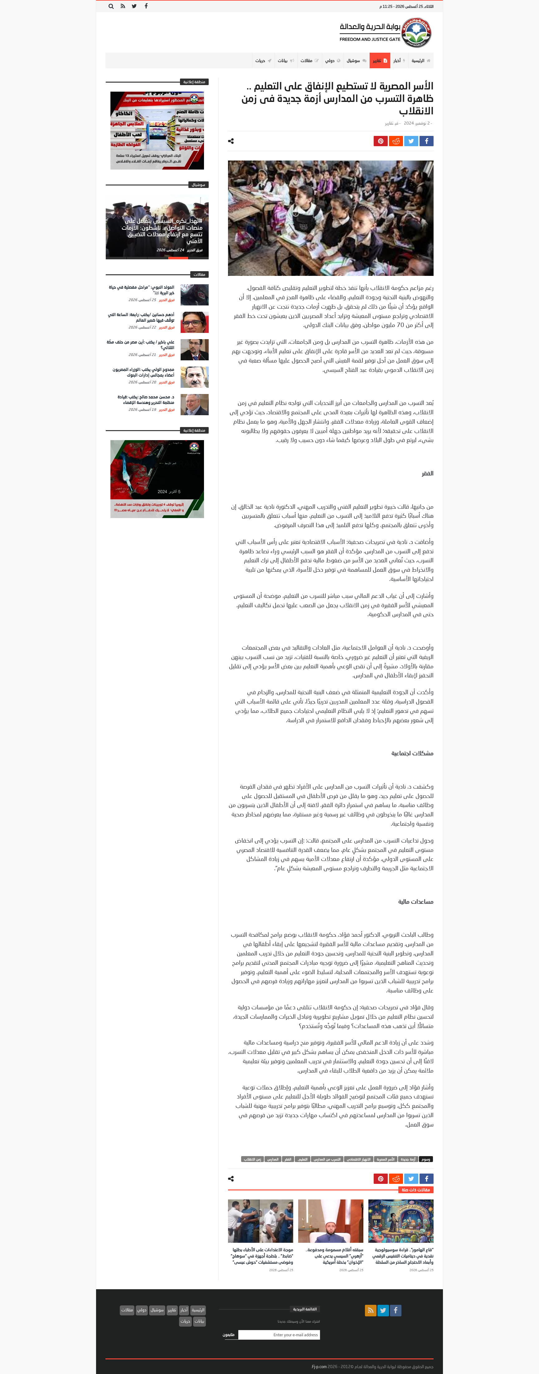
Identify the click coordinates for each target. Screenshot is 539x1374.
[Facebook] (146, 6)
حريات (185, 1321)
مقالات (127, 1309)
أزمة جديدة (408, 1159)
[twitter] (411, 141)
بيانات (199, 1321)
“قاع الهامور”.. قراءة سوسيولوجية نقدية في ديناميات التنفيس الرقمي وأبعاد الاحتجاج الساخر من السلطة (403, 1256)
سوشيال (157, 1309)
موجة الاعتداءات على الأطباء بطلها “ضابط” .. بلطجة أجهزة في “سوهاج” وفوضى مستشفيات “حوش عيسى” (262, 1256)
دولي (141, 1309)
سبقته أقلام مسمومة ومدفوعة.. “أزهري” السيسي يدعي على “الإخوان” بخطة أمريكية (334, 1256)
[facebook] (427, 141)
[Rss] (123, 6)
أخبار (184, 1309)
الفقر (288, 1159)
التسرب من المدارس (327, 1159)
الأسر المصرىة (386, 1159)
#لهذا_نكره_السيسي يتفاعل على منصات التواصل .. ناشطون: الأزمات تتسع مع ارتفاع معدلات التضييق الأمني (162, 230)
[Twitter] (134, 6)
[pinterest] (381, 141)
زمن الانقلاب (252, 1159)
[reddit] (396, 141)
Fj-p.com (319, 1366)
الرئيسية (198, 1309)
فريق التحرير (194, 250)
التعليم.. (303, 1159)
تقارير (389, 123)
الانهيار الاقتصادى (359, 1159)
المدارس (273, 1159)
